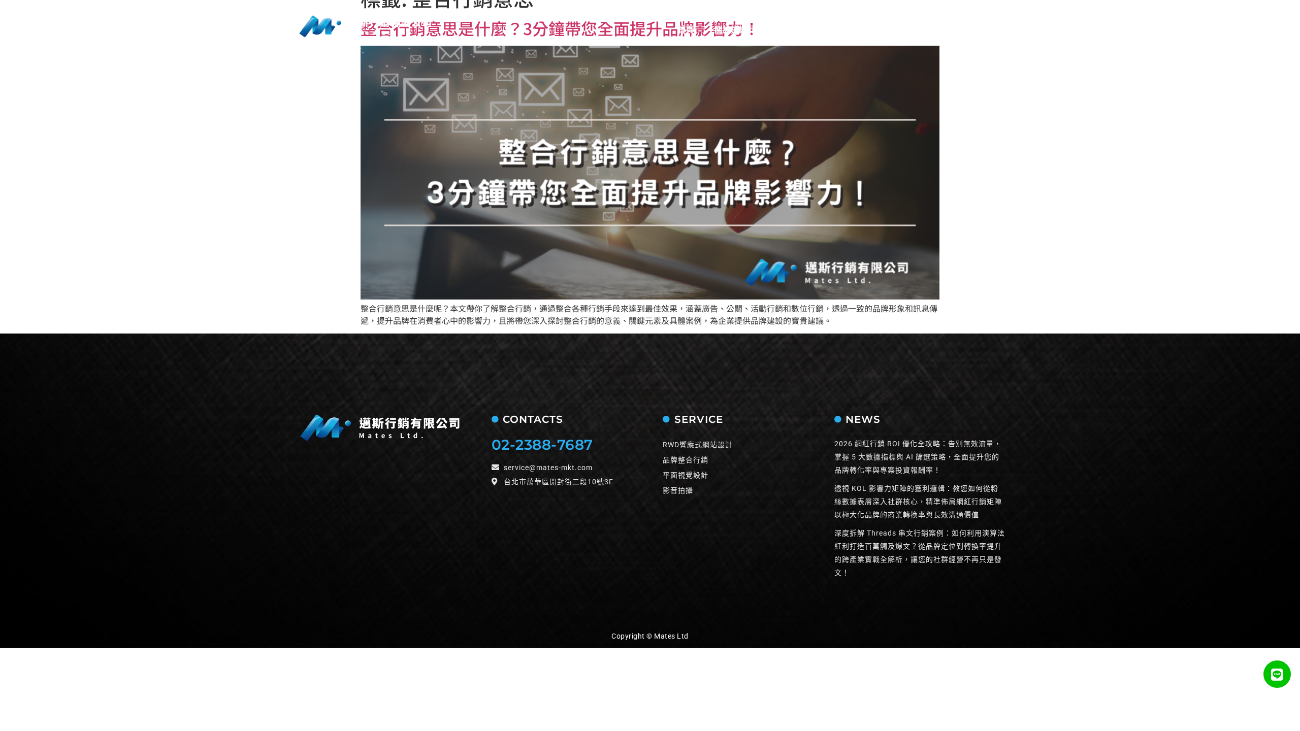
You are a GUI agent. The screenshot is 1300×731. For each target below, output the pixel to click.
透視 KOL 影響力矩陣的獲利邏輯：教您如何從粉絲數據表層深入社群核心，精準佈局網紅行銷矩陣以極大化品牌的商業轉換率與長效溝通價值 (918, 501)
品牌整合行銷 (685, 460)
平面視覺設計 (685, 475)
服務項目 (802, 30)
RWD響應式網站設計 (698, 445)
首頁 (685, 30)
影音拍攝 (678, 490)
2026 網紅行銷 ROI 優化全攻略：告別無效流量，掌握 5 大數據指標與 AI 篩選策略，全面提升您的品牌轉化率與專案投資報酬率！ (917, 457)
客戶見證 (866, 30)
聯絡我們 (919, 30)
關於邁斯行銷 (739, 30)
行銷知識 (973, 30)
